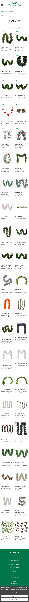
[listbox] (17, 27)
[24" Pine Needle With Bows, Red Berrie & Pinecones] (21, 110)
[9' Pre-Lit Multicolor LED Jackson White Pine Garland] (21, 354)
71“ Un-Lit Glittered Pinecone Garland (20, 539)
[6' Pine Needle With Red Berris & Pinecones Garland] (7, 159)
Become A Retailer (14, 583)
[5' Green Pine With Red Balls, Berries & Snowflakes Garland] (21, 134)
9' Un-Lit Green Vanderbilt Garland (20, 49)
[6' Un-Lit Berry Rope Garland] (7, 477)
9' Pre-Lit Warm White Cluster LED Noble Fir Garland (6, 342)
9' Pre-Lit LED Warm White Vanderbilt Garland (7, 74)
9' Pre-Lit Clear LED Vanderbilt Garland (6, 464)
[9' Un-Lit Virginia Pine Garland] (7, 231)
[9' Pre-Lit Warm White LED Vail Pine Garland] (21, 501)
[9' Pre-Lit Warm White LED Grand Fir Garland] (21, 380)
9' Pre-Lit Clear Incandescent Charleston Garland (21, 291)
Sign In (14, 581)
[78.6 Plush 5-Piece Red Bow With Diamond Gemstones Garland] (7, 110)
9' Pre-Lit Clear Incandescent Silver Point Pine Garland (7, 291)
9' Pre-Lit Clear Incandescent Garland (20, 489)
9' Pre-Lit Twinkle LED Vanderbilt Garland (20, 98)
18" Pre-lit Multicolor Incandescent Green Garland (6, 440)
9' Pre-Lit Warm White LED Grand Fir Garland (20, 392)
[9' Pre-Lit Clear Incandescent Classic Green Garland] (7, 183)
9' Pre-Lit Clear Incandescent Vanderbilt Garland (21, 464)
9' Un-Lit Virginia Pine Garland (6, 243)
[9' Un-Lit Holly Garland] (21, 304)
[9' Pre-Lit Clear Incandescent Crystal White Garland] (7, 207)
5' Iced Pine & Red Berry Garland (7, 146)
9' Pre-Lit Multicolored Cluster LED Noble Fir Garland (20, 340)
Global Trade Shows (14, 560)
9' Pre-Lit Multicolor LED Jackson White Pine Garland (21, 366)
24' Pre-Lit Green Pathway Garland (19, 440)
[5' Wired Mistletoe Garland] (7, 527)
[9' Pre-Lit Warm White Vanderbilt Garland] (21, 62)
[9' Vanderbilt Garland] (7, 86)
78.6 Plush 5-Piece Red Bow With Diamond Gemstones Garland (6, 122)
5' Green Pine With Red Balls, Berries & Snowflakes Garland (21, 146)
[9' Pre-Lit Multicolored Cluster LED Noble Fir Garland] (21, 328)
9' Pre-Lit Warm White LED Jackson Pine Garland (20, 243)
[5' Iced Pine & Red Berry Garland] (7, 134)
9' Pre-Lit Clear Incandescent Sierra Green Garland (20, 170)
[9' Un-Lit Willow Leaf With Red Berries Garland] (21, 404)
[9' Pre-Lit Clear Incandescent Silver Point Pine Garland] (7, 280)
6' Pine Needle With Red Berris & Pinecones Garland (7, 170)
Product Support (14, 574)
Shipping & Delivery (14, 567)
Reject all (14, 596)
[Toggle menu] (2, 4)
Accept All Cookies (14, 599)
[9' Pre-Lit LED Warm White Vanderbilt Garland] (7, 62)
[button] (14, 16)
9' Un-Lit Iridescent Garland (6, 513)
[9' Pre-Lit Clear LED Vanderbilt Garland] (7, 453)
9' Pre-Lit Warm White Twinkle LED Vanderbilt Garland (6, 267)
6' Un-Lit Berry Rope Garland (6, 489)
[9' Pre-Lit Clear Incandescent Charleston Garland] (21, 280)
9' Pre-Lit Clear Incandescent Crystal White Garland (6, 219)
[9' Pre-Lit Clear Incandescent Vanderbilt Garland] (21, 453)
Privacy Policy (14, 558)
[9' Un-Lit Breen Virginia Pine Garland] (7, 38)
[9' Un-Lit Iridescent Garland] (7, 501)
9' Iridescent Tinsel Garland (5, 416)
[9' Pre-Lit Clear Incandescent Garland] (21, 477)
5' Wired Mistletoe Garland (5, 539)
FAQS (14, 572)
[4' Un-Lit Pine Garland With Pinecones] (21, 207)
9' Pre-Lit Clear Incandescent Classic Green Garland (6, 195)
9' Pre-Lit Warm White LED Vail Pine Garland (20, 515)
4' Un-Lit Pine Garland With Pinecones (20, 219)
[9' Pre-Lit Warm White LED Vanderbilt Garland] (21, 255)
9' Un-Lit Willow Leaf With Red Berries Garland (21, 416)
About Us (14, 556)
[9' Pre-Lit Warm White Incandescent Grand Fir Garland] (7, 380)
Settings (14, 592)
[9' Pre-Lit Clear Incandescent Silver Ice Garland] (21, 183)
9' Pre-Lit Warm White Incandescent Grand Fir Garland (7, 392)
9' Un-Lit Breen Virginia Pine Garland (7, 49)
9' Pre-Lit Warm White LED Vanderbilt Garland (21, 267)
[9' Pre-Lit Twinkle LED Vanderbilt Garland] (21, 86)
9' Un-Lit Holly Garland (20, 315)
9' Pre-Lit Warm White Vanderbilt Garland (20, 74)
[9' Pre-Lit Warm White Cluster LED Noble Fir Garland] (7, 328)
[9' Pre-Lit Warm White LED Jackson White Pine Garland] (7, 354)
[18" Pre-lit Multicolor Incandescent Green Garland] (7, 428)
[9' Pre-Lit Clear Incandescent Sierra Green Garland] (21, 159)
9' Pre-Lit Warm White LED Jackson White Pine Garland (7, 368)
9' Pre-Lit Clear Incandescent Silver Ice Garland (21, 195)
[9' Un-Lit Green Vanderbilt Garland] (21, 38)
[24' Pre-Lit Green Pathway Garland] (21, 428)
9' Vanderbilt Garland (6, 97)
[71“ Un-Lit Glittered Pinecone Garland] (21, 527)
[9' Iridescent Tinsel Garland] (7, 404)
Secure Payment (14, 569)
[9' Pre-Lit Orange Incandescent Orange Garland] (7, 304)
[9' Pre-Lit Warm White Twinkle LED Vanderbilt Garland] (7, 255)
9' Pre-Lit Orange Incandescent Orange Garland (6, 316)
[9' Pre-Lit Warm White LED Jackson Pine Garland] (21, 231)
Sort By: (10, 27)
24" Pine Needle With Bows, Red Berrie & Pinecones (20, 122)
